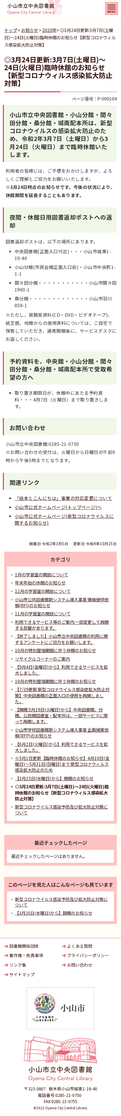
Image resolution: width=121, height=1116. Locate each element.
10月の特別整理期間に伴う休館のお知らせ (55, 650)
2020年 (49, 30)
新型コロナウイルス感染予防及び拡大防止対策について (61, 810)
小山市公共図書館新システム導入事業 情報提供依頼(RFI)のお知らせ (62, 602)
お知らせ (29, 30)
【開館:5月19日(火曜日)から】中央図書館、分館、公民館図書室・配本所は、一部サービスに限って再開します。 (61, 715)
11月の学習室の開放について (43, 613)
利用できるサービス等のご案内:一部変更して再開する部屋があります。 (62, 625)
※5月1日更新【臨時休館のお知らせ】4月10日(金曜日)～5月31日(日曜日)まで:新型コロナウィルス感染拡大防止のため (62, 764)
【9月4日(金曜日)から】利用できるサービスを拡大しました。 (61, 670)
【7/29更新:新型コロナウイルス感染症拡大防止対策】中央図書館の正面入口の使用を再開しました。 (62, 695)
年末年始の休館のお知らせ (40, 582)
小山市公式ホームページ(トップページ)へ (58, 507)
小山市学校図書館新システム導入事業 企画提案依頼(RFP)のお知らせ (62, 733)
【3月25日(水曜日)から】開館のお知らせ (54, 778)
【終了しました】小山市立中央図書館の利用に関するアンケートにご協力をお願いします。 (61, 639)
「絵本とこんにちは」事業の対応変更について (63, 498)
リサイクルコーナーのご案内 (42, 659)
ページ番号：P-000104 (94, 98)
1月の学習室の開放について (41, 574)
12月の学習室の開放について (43, 591)
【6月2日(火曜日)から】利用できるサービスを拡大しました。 (61, 747)
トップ (10, 30)
